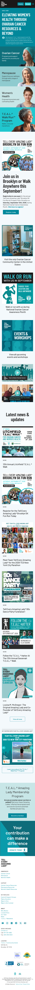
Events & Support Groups (8, 897)
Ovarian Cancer (11, 53)
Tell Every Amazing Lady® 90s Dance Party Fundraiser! (16, 610)
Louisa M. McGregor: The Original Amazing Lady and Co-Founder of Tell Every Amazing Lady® (17, 708)
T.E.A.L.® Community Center (9, 943)
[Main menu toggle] (33, 4)
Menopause (9, 73)
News (2, 916)
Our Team (4, 914)
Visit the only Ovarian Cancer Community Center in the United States (17, 262)
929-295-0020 (8, 935)
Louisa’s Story (5, 912)
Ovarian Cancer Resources (9, 885)
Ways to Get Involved (7, 903)
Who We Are (4, 911)
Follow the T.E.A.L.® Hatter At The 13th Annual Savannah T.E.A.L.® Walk (16, 658)
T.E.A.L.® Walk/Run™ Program (8, 117)
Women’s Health (7, 94)
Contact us (4, 930)
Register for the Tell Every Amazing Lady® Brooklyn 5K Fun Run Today (15, 513)
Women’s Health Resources (9, 889)
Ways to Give (4, 901)
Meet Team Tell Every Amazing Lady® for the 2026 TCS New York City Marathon (17, 562)
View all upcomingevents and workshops (17, 355)
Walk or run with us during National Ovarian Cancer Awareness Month (17, 309)
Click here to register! (16, 207)
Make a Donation (6, 899)
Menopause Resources (7, 887)
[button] (21, 4)
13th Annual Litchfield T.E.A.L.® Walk (17, 465)
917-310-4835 (8, 932)
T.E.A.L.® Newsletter (7, 918)
